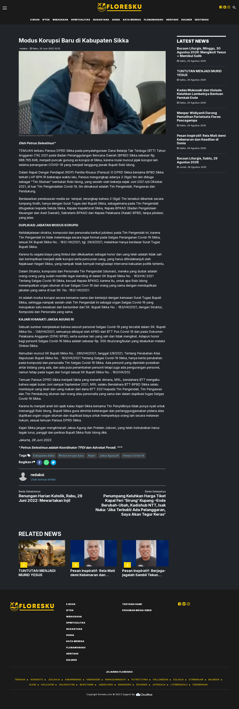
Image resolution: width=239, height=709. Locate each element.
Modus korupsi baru (71, 455)
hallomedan (160, 679)
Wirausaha (60, 19)
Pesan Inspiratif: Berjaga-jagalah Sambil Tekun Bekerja (144, 573)
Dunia (116, 19)
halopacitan (67, 684)
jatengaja (159, 684)
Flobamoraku (153, 19)
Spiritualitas (80, 19)
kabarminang (73, 679)
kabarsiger (93, 679)
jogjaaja (54, 679)
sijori (32, 684)
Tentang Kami (132, 604)
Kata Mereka (132, 19)
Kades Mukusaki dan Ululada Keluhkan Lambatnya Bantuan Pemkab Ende (200, 93)
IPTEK (46, 19)
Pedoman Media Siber (137, 610)
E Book (35, 19)
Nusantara (101, 19)
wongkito (36, 679)
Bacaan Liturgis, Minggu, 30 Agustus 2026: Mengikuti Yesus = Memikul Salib (201, 52)
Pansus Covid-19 (133, 455)
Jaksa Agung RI (109, 455)
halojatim (47, 684)
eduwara (141, 684)
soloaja (178, 679)
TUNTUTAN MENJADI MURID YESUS (199, 73)
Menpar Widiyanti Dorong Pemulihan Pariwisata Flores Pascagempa (199, 116)
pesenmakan (200, 684)
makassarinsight (115, 679)
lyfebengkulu (179, 684)
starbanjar (196, 679)
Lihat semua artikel (43, 479)
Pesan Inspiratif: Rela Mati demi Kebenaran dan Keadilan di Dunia (201, 139)
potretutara (139, 679)
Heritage (172, 19)
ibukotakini (86, 684)
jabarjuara (106, 684)
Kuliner (186, 19)
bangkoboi (124, 684)
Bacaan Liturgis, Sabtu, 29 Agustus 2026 (197, 160)
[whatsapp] (46, 462)
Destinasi (202, 19)
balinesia (213, 679)
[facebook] (39, 462)
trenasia (20, 679)
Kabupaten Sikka (43, 455)
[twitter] (53, 462)
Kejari (91, 455)
